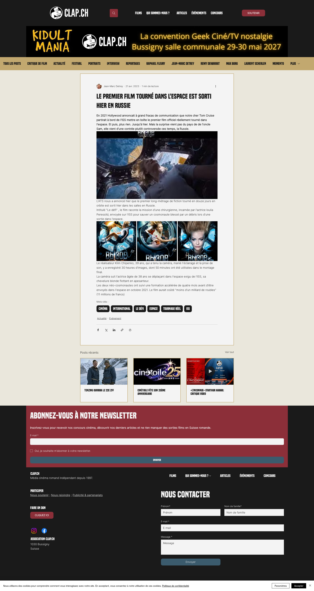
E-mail (34, 435)
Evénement (115, 318)
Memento (278, 64)
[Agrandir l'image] (116, 241)
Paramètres (281, 585)
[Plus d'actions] (216, 86)
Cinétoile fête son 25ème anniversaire (151, 392)
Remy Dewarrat (210, 64)
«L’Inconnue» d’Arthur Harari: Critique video (207, 392)
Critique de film (37, 64)
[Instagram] (33, 530)
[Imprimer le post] (130, 329)
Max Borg (232, 64)
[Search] (114, 13)
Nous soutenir (39, 495)
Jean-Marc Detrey (183, 64)
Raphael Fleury (155, 64)
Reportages (133, 64)
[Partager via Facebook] (98, 329)
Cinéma (103, 309)
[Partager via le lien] (122, 329)
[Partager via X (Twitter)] (106, 329)
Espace (153, 309)
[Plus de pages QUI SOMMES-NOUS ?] (171, 13)
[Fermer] (310, 585)
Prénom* (165, 506)
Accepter (298, 585)
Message (166, 536)
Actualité (59, 64)
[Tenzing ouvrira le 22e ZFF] (103, 371)
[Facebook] (44, 530)
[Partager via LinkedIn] (114, 329)
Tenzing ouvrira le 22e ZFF (99, 390)
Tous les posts (12, 64)
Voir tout (229, 352)
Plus (293, 64)
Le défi (140, 309)
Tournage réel (172, 309)
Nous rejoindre (60, 495)
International (121, 309)
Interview (113, 64)
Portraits (94, 64)
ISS (188, 309)
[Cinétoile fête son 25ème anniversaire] (157, 371)
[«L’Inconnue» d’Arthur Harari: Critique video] (210, 371)
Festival (77, 64)
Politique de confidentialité (175, 585)
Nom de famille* (233, 506)
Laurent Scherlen (255, 64)
